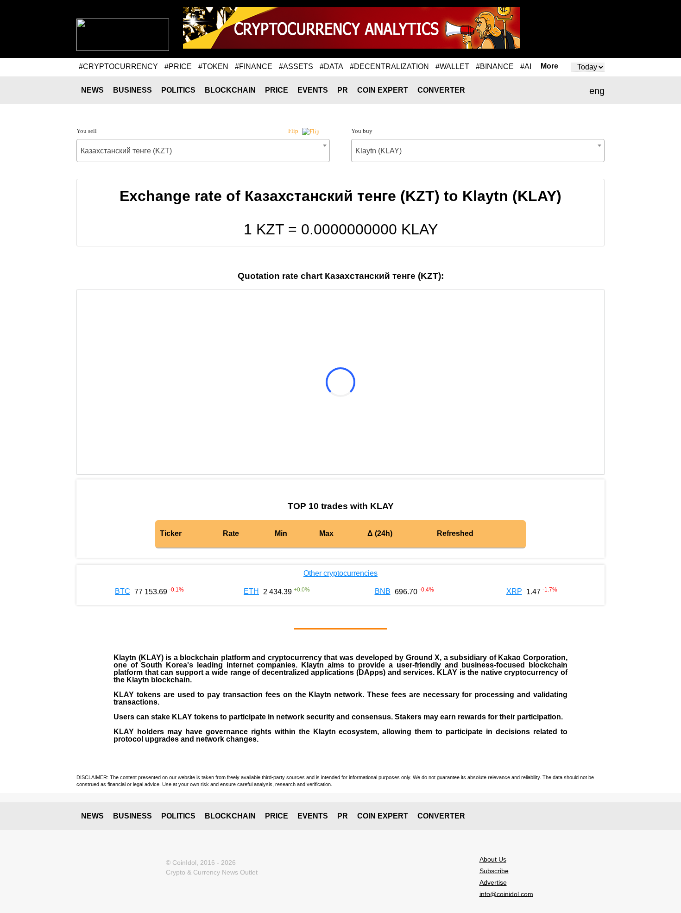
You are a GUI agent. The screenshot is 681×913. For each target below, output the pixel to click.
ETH (251, 591)
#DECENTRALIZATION (389, 66)
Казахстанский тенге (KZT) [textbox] (126, 151)
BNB (383, 591)
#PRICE (178, 66)
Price (276, 90)
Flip (294, 130)
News (92, 90)
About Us (492, 859)
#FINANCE (253, 66)
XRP (514, 591)
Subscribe (494, 871)
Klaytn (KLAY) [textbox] (378, 151)
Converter (441, 90)
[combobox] (203, 150)
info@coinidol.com (506, 893)
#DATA (331, 66)
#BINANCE (495, 66)
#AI (525, 66)
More (549, 66)
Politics (178, 90)
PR (342, 90)
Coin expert (382, 90)
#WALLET (452, 66)
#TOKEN (213, 66)
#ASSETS (296, 66)
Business (132, 90)
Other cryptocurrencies (340, 573)
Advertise (493, 882)
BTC (122, 591)
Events (312, 90)
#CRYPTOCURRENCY (118, 66)
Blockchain (230, 90)
